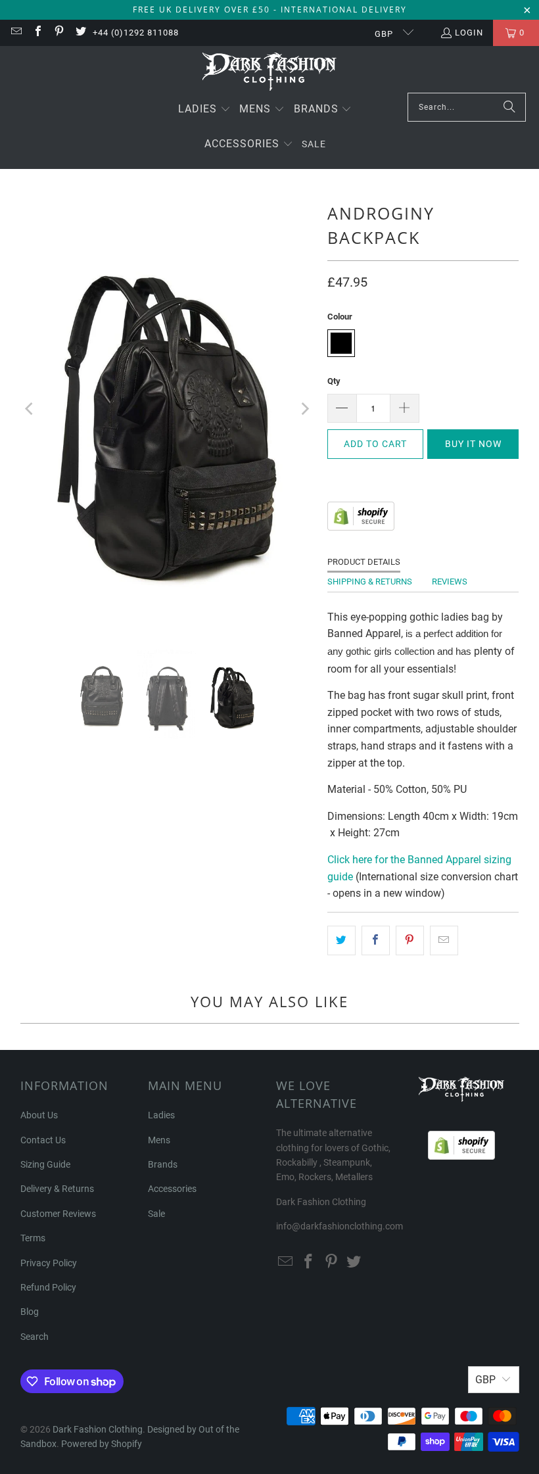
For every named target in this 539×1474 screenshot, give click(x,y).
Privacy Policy (48, 1263)
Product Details (363, 562)
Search (34, 1336)
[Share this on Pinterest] (410, 941)
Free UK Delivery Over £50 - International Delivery (270, 9)
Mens (159, 1140)
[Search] (509, 107)
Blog (29, 1311)
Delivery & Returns (57, 1188)
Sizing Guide (45, 1164)
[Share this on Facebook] (376, 941)
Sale (156, 1213)
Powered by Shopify (101, 1443)
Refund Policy (48, 1287)
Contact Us (43, 1140)
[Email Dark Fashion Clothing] (16, 32)
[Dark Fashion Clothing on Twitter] (79, 32)
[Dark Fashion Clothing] (269, 73)
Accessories (172, 1188)
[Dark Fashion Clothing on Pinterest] (58, 32)
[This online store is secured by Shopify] (360, 527)
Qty (333, 381)
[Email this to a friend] (444, 941)
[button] (204, 110)
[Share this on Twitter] (341, 941)
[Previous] (30, 409)
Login (469, 32)
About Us (39, 1115)
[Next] (304, 409)
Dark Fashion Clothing (98, 1429)
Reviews (449, 581)
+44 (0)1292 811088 (136, 32)
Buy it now (473, 444)
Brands (162, 1164)
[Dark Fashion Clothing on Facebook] (37, 32)
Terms (32, 1238)
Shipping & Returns (369, 581)
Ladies (161, 1115)
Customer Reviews (58, 1213)
